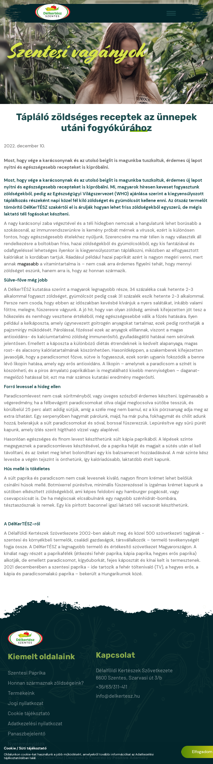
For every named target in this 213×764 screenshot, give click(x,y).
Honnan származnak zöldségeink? (46, 683)
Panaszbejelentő (26, 733)
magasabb (28, 264)
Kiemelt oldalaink (41, 656)
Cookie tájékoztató (29, 713)
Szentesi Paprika (26, 672)
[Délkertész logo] (52, 13)
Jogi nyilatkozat (25, 703)
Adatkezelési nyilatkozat (35, 723)
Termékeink (21, 693)
